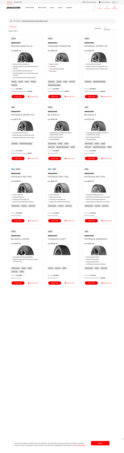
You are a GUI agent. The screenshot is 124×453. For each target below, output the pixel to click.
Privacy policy (81, 445)
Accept (100, 443)
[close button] (123, 439)
